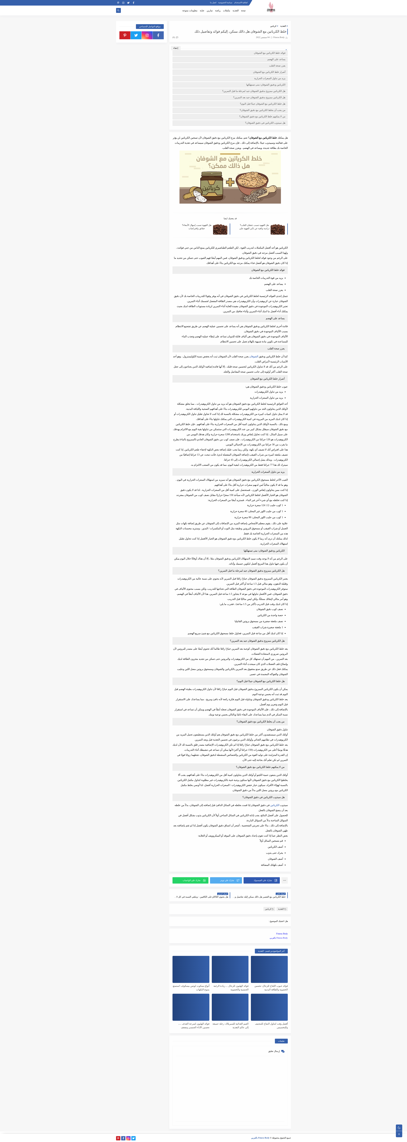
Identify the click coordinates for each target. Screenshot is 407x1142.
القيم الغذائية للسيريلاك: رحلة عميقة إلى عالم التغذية (230, 1025)
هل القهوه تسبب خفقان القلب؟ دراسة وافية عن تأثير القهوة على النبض (254, 227)
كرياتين (273, 26)
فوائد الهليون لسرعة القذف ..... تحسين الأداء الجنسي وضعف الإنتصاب (193, 1025)
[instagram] (123, 3)
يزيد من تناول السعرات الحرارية (269, 78)
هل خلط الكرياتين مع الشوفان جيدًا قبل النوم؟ (262, 104)
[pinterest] (118, 3)
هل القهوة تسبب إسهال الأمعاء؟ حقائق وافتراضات (196, 227)
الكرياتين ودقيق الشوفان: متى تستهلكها (265, 84)
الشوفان (253, 356)
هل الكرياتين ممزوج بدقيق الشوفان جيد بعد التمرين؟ (259, 97)
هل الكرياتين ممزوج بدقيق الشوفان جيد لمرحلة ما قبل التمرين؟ (253, 91)
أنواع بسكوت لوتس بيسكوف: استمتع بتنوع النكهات (191, 988)
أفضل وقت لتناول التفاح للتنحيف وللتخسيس (271, 1025)
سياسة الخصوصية (225, 2)
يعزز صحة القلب (277, 65)
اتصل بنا (213, 2)
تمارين (210, 10)
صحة (243, 10)
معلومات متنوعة (189, 10)
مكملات (226, 10)
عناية (202, 10)
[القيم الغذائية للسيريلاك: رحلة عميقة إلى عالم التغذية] (230, 1007)
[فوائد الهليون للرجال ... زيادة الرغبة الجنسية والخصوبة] (230, 969)
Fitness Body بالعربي (279, 938)
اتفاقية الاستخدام (241, 2)
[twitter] (128, 3)
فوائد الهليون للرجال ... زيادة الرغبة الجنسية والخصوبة (231, 988)
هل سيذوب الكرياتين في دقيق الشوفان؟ (265, 123)
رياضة (218, 10)
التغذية (236, 10)
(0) (173, 37)
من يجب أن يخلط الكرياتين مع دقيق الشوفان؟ (262, 110)
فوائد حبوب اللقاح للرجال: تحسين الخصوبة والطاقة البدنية (271, 988)
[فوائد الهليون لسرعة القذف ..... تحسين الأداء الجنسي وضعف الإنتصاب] (190, 1007)
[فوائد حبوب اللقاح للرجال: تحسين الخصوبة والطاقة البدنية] (269, 969)
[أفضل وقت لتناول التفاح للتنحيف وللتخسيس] (269, 1007)
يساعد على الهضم (276, 59)
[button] (262, 880)
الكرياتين (274, 805)
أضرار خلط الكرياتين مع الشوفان (269, 72)
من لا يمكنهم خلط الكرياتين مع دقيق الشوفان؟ (262, 116)
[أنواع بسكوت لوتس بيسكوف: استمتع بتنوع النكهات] (190, 969)
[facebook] (133, 3)
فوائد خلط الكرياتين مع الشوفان (269, 53)
